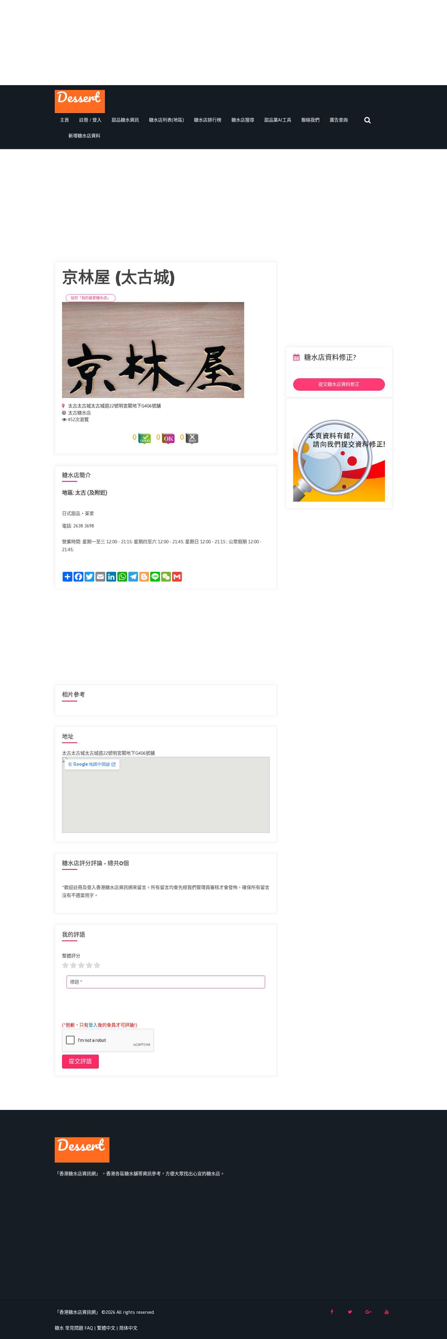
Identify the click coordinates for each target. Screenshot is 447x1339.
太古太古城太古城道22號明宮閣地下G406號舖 (114, 405)
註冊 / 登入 (90, 119)
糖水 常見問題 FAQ (74, 1327)
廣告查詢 (339, 119)
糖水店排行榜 (207, 119)
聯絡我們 (310, 119)
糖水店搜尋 (242, 119)
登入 (93, 1025)
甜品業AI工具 (277, 119)
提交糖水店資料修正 (338, 384)
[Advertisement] (223, 42)
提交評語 (80, 1061)
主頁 (64, 119)
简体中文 (128, 1327)
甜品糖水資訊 (125, 119)
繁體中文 (106, 1327)
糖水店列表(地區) (166, 119)
